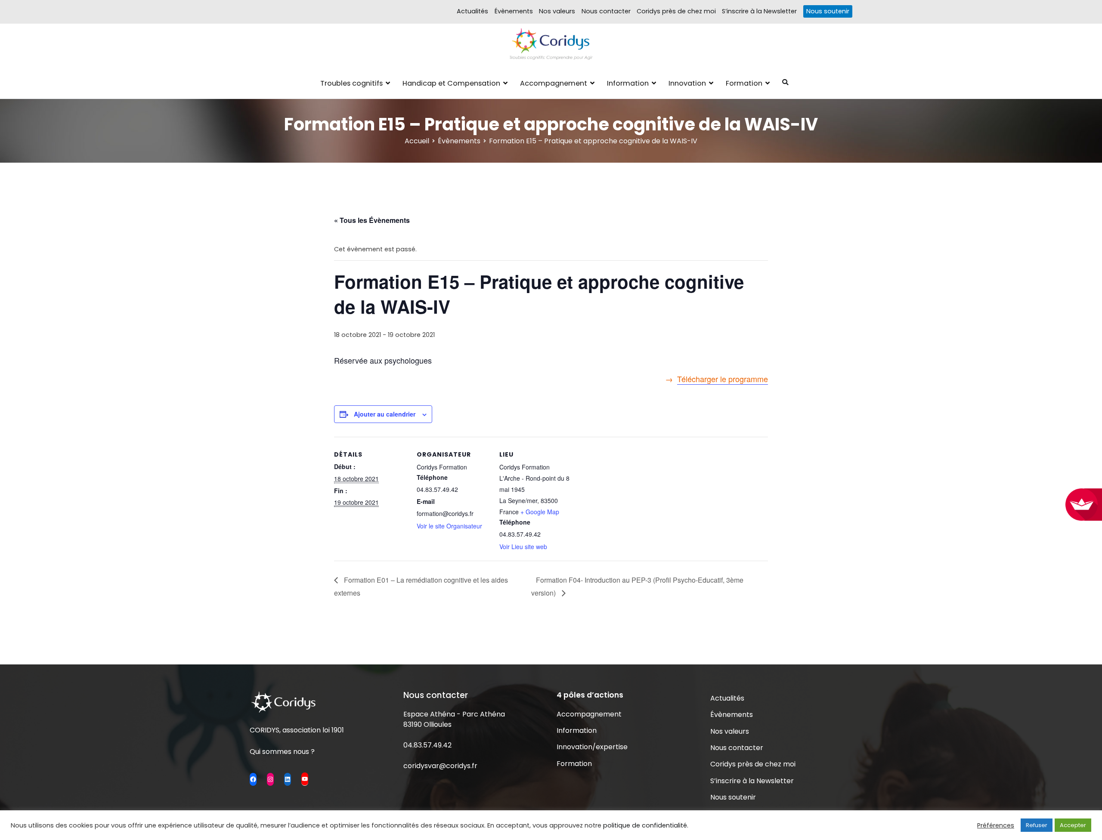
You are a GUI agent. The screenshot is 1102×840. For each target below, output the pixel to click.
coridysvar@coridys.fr (440, 766)
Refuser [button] (1036, 825)
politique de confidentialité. (645, 825)
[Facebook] (253, 779)
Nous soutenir (827, 11)
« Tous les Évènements (372, 220)
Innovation (687, 83)
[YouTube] (304, 778)
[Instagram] (270, 779)
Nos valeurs (557, 11)
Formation (744, 83)
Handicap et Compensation (451, 83)
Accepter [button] (1073, 825)
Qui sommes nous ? (282, 752)
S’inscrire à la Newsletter (759, 11)
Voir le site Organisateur (449, 526)
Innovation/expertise (592, 747)
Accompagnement (553, 83)
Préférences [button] (995, 825)
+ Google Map (539, 511)
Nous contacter (606, 11)
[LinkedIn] (287, 779)
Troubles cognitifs (351, 83)
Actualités (472, 11)
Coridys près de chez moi (676, 11)
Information (628, 83)
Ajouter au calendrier (384, 414)
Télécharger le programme (722, 378)
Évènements (514, 11)
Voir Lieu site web (523, 546)
